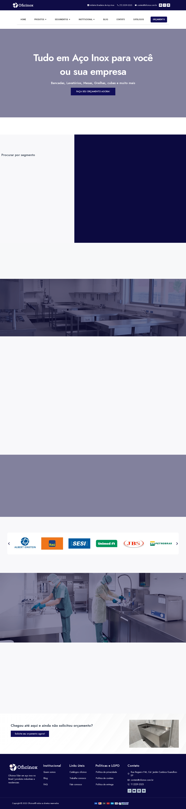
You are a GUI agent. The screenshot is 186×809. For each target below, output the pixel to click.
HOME (23, 19)
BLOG (105, 19)
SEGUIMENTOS (61, 19)
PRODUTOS (39, 19)
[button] (9, 543)
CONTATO (120, 19)
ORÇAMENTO (159, 19)
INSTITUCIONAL (85, 19)
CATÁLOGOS (138, 19)
